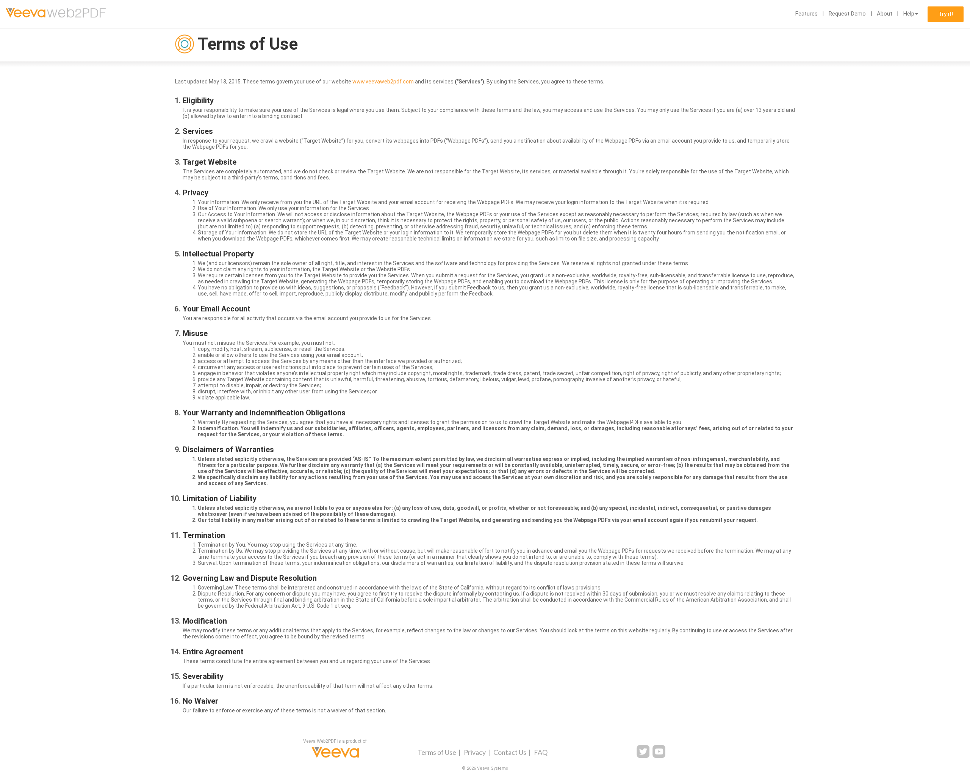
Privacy (475, 752)
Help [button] (908, 13)
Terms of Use (437, 752)
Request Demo (847, 13)
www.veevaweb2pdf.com (383, 82)
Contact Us (509, 752)
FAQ (541, 752)
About (884, 13)
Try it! (946, 14)
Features (806, 13)
